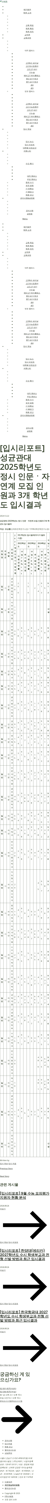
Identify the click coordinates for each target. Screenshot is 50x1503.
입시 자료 (12, 1163)
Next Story (4, 1176)
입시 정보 (4, 1163)
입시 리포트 (13, 1242)
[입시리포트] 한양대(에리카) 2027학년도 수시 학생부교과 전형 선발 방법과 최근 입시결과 (24, 1254)
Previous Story (6, 1168)
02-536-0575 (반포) (8, 1391)
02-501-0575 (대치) (8, 1388)
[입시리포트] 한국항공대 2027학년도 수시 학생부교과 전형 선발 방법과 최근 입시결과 (24, 1316)
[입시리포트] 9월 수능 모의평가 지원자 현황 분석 (24, 1195)
